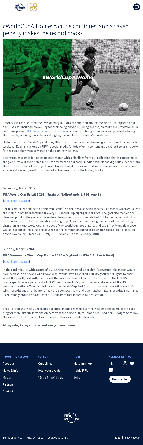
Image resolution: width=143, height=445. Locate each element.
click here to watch (16, 201)
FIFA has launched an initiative (45, 131)
